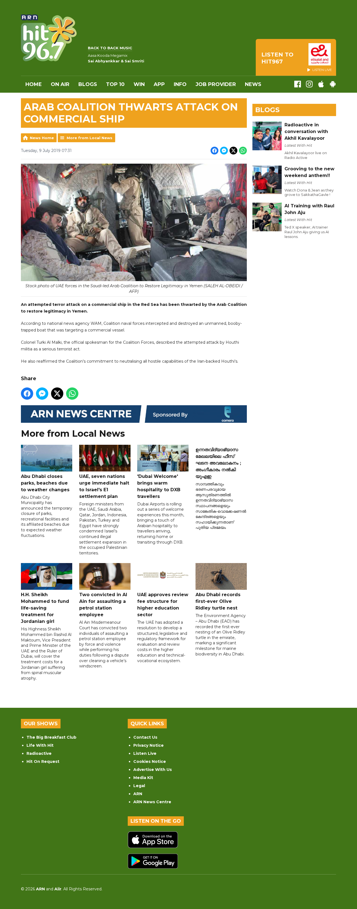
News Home (42, 138)
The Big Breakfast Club (51, 737)
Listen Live (144, 753)
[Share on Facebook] (214, 150)
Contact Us (145, 737)
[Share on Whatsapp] (243, 150)
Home (33, 84)
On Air (60, 84)
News (253, 84)
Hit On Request (42, 761)
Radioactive (39, 753)
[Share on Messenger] (224, 150)
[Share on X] (233, 150)
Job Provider (216, 84)
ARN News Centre (152, 801)
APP (159, 84)
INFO (180, 84)
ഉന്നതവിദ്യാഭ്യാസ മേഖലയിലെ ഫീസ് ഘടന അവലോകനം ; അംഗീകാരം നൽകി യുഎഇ (218, 463)
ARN (137, 793)
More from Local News (89, 138)
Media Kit (143, 777)
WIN (139, 84)
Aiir (57, 888)
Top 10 (115, 84)
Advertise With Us (152, 769)
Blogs (87, 84)
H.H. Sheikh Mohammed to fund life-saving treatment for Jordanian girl (45, 608)
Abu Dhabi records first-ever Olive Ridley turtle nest (218, 601)
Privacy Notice (148, 745)
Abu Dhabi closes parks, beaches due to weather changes (45, 483)
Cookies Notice (149, 761)
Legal (139, 785)
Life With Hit (40, 745)
